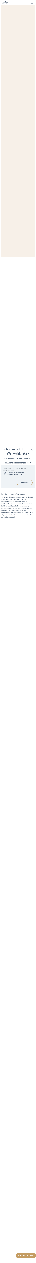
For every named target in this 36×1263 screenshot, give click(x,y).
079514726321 (24, 482)
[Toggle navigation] (32, 2)
